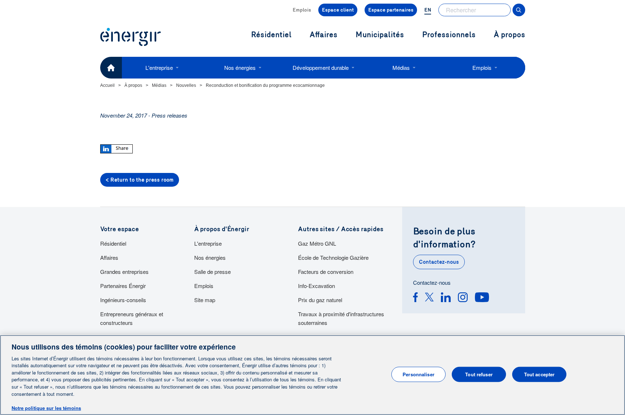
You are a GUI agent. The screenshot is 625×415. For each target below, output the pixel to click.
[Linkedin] (446, 298)
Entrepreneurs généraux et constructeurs (131, 318)
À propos (509, 34)
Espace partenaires (390, 10)
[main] (312, 375)
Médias (401, 67)
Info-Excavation (316, 285)
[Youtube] (482, 298)
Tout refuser (479, 374)
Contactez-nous (439, 262)
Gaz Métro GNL (317, 243)
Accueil (107, 85)
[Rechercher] (519, 10)
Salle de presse (212, 271)
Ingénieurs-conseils (123, 300)
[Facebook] (415, 298)
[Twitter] (429, 298)
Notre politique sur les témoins (46, 407)
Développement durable (321, 67)
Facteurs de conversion (325, 271)
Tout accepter (539, 374)
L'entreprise (159, 67)
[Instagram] (463, 298)
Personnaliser (418, 374)
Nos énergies (240, 67)
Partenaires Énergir (123, 285)
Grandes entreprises (124, 271)
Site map (204, 300)
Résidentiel (113, 243)
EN (427, 10)
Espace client (338, 10)
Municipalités (380, 34)
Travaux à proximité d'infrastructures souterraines (341, 318)
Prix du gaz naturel (320, 300)
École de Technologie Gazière (333, 257)
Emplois (302, 10)
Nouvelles (186, 85)
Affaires (109, 257)
